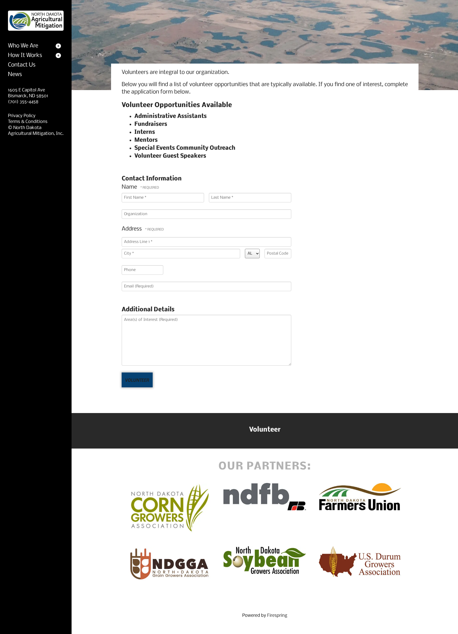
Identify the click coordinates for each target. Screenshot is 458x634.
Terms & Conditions (27, 121)
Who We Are (23, 46)
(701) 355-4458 (23, 101)
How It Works (25, 55)
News (15, 75)
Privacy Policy (22, 115)
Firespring (277, 615)
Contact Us (22, 65)
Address (132, 229)
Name (130, 187)
